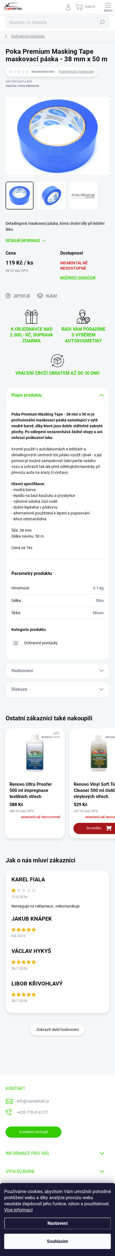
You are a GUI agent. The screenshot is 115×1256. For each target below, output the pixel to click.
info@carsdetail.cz (33, 1101)
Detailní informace (23, 240)
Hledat (102, 22)
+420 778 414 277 (32, 1112)
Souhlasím (57, 1241)
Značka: (22, 85)
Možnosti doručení (77, 278)
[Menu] (108, 7)
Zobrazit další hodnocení (57, 1029)
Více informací (18, 1210)
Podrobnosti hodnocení (76, 72)
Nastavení (57, 1223)
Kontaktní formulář (33, 1132)
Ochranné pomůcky (41, 643)
